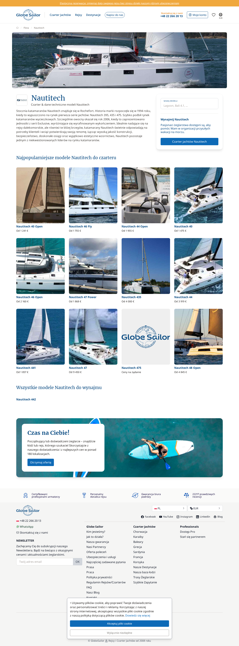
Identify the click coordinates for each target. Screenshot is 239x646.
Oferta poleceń (96, 552)
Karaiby (138, 537)
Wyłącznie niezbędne (119, 632)
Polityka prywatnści (99, 577)
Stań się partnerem (192, 537)
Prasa (90, 567)
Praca (90, 572)
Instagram (186, 516)
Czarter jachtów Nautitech (189, 141)
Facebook (150, 516)
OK (78, 562)
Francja (138, 557)
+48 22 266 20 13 (30, 521)
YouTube (168, 516)
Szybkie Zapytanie (145, 582)
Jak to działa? (94, 537)
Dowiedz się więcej (137, 615)
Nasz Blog (93, 592)
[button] (60, 14)
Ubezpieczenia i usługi (101, 557)
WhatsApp (26, 527)
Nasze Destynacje (145, 567)
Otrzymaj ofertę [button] (40, 462)
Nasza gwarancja (97, 542)
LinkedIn (205, 516)
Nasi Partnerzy (96, 547)
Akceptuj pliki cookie (119, 623)
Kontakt (91, 597)
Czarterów (119, 582)
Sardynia (139, 552)
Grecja (137, 547)
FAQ (89, 587)
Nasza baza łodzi (144, 572)
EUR (195, 508)
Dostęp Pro (187, 532)
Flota (26, 27)
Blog (220, 516)
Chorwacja (140, 532)
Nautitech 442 (26, 399)
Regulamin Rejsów (98, 582)
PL (159, 508)
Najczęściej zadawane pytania (106, 562)
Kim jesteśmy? (95, 532)
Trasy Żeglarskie (144, 577)
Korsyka (138, 562)
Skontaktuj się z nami (34, 532)
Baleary (138, 542)
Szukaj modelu (170, 101)
